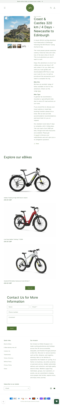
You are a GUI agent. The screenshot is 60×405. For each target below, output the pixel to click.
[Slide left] (5, 46)
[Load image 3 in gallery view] (19, 46)
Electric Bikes (7, 344)
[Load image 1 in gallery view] (10, 46)
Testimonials (7, 354)
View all (30, 288)
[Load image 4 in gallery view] (24, 46)
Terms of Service (8, 358)
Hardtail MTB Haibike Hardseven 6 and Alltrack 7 (17, 281)
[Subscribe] (28, 388)
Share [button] (37, 143)
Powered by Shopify (35, 401)
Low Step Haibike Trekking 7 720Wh (13, 239)
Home (5, 368)
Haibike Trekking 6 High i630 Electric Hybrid (15, 197)
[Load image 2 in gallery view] (14, 46)
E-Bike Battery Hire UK (10, 347)
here (39, 91)
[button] (4, 8)
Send (11, 328)
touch (37, 135)
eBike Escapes (27, 401)
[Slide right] (28, 46)
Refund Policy (8, 361)
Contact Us (7, 351)
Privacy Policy (8, 365)
